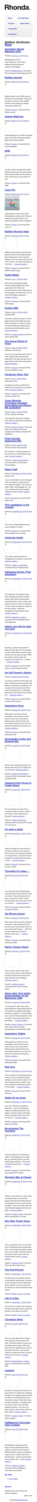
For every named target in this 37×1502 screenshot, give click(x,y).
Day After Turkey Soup (17, 1221)
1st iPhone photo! (15, 913)
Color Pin (10, 190)
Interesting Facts (14, 705)
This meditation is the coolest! (17, 506)
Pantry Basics (23, 460)
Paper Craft (11, 469)
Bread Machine (17, 1361)
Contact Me (12, 29)
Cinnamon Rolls (14, 1319)
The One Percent (14, 1269)
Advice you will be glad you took (18, 627)
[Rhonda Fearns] (18, 12)
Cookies (15, 1466)
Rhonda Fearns (22, 1500)
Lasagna (9, 1370)
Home (9, 18)
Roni (8, 44)
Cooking (15, 334)
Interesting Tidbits (15, 1033)
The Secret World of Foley (16, 342)
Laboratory (12, 34)
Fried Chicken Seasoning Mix (13, 439)
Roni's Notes (13, 1479)
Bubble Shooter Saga (17, 231)
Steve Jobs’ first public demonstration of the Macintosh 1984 (18, 995)
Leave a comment (24, 1294)
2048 (7, 150)
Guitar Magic (12, 275)
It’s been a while (14, 829)
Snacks (21, 984)
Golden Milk (11, 308)
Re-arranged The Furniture (14, 1129)
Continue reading (21, 264)
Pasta (20, 1214)
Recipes (11, 23)
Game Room (24, 23)
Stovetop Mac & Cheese (18, 1177)
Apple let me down (15, 1097)
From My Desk (23, 18)
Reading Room (17, 71)
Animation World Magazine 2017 (14, 50)
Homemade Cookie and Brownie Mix (18, 740)
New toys (10, 1067)
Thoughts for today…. (17, 871)
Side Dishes (22, 565)
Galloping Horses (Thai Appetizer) (18, 573)
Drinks (20, 334)
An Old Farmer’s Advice (18, 672)
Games (14, 110)
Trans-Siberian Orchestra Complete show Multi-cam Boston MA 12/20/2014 (18, 404)
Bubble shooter (13, 77)
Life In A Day (12, 1298)
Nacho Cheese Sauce (17, 947)
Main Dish (22, 820)
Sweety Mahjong (14, 116)
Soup (20, 1263)
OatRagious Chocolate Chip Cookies (17, 1423)
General (14, 301)
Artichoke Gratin (14, 537)
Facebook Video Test (16, 374)
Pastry (7, 1363)
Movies (20, 427)
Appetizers (15, 617)
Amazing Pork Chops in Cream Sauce (18, 784)
